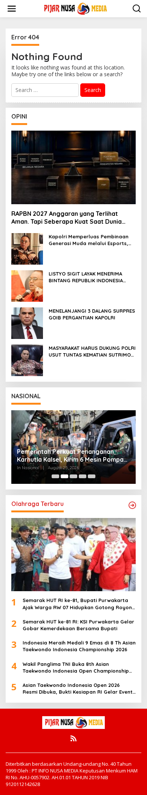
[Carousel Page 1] (55, 476)
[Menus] (12, 8)
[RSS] (73, 738)
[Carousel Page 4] (82, 476)
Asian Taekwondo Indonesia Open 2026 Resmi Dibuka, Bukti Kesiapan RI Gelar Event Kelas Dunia (78, 688)
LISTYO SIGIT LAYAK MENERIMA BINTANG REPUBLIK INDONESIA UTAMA (86, 277)
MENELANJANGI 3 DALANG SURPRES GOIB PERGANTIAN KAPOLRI (92, 314)
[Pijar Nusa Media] (75, 8)
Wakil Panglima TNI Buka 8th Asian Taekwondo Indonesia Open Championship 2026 (76, 667)
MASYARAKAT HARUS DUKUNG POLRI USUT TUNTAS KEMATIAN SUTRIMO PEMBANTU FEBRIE (92, 351)
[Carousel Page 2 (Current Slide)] (64, 476)
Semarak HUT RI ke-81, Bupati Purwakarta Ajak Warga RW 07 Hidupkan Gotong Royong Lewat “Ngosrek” (79, 603)
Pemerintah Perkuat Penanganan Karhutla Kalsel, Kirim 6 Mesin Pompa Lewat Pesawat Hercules (70, 456)
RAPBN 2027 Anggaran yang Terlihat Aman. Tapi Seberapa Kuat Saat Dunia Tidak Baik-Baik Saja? (66, 218)
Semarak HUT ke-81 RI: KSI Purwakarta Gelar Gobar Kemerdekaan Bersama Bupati (78, 625)
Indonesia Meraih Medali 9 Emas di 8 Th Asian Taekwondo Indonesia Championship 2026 (79, 646)
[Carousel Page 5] (91, 476)
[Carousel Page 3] (73, 476)
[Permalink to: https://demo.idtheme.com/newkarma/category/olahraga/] (132, 505)
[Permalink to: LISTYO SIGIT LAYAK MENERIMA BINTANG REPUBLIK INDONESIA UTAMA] (27, 285)
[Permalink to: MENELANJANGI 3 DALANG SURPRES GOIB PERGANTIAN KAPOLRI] (27, 322)
